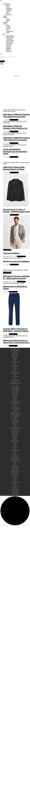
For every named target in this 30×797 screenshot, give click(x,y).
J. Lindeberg (15, 622)
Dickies (15, 706)
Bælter (8, 5)
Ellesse (15, 718)
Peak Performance (15, 702)
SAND (15, 759)
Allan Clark (15, 740)
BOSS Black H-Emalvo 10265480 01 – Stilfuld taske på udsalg (16, 485)
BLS (15, 732)
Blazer (8, 25)
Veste (7, 33)
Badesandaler (10, 36)
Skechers (15, 635)
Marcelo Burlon (15, 730)
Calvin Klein (15, 661)
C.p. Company (15, 663)
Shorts (8, 20)
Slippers (8, 46)
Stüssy (15, 754)
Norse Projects (15, 653)
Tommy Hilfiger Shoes (15, 632)
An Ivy (15, 757)
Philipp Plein (15, 738)
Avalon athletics (15, 651)
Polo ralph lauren (15, 741)
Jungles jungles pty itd (15, 654)
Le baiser (15, 700)
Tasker (8, 11)
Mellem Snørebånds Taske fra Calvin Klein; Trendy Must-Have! (16, 612)
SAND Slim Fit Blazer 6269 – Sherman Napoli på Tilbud (14, 314)
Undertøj (5, 22)
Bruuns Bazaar (15, 764)
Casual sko (9, 39)
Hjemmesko (9, 42)
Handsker (9, 8)
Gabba (15, 709)
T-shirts (8, 26)
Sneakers (8, 48)
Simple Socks (15, 644)
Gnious (15, 682)
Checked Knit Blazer (11, 399)
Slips (7, 13)
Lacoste (15, 668)
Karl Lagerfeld (15, 728)
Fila (15, 634)
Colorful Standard (15, 686)
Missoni (15, 725)
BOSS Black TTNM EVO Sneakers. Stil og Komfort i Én (15, 188)
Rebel (15, 695)
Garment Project (15, 619)
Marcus (15, 667)
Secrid (15, 746)
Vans (15, 645)
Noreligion (15, 677)
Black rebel (15, 657)
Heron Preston (15, 643)
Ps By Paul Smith (15, 683)
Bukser (5, 17)
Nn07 (15, 638)
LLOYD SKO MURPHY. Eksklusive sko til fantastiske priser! (15, 267)
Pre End (15, 724)
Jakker (5, 16)
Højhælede (9, 43)
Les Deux (15, 664)
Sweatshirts (9, 31)
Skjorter (8, 28)
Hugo (15, 631)
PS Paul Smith (15, 660)
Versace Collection (15, 731)
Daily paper (15, 625)
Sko (4, 34)
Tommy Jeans (15, 666)
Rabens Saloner (15, 712)
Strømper (9, 14)
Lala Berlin (15, 727)
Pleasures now (15, 705)
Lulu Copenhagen (15, 753)
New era (15, 715)
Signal (15, 696)
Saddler (15, 629)
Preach (15, 628)
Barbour (15, 756)
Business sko (10, 37)
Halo (15, 719)
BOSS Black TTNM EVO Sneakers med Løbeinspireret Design (16, 146)
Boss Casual (15, 743)
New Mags (15, 693)
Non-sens (15, 650)
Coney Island (15, 647)
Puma (15, 735)
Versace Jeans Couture (15, 673)
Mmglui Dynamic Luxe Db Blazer (16, 439)
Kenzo (15, 670)
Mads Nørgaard (15, 721)
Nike (15, 722)
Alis (15, 734)
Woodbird (15, 674)
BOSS (15, 689)
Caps (7, 7)
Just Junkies (15, 762)
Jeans (8, 19)
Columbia (15, 624)
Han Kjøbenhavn (15, 687)
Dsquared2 (15, 680)
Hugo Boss (15, 671)
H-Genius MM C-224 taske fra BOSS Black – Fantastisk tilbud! (15, 570)
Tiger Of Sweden (15, 679)
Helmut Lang (15, 621)
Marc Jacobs (15, 711)
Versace (15, 708)
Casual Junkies (15, 637)
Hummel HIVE (15, 627)
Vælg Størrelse (14, 150)
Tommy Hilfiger (15, 658)
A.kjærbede (15, 763)
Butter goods (15, 760)
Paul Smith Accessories (15, 699)
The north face (15, 698)
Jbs (15, 648)
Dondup (15, 748)
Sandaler (8, 45)
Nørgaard (15, 692)
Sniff (15, 751)
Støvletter (9, 51)
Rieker (15, 640)
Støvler (8, 49)
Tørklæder (9, 10)
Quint (15, 716)
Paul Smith (15, 703)
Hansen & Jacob (15, 744)
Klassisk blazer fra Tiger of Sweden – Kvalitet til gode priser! (16, 356)
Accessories (6, 3)
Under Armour (15, 737)
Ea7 (15, 676)
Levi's (15, 750)
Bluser (5, 23)
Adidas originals (15, 684)
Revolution (15, 747)
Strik (7, 29)
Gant (15, 714)
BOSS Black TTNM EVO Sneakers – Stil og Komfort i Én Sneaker (16, 230)
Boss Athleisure (15, 690)
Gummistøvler (10, 40)
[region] (15, 91)
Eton (15, 641)
